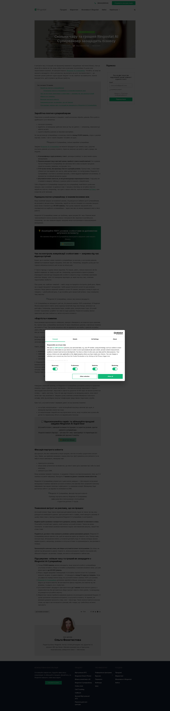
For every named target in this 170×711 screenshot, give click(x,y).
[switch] (75, 369)
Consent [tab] (55, 339)
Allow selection (84, 376)
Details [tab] (75, 339)
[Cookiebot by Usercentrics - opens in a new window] (115, 333)
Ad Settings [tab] (95, 339)
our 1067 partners (58, 347)
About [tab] (115, 339)
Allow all (110, 376)
